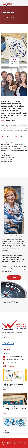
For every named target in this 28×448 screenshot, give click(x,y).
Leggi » (4, 389)
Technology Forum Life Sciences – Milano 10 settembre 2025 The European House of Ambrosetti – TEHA (14, 408)
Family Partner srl (17, 442)
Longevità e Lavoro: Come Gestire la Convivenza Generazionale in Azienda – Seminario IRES (13, 384)
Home (8, 17)
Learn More (14, 277)
